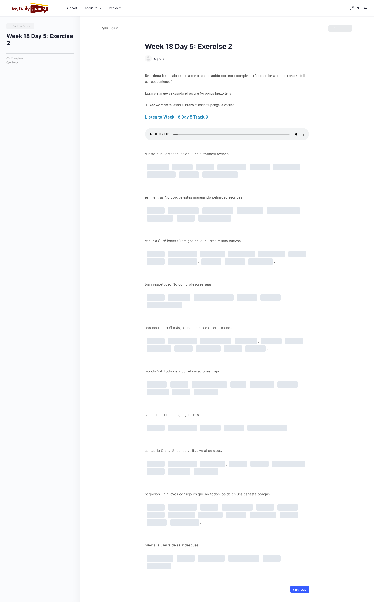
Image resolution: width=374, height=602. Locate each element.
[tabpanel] (227, 106)
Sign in (362, 8)
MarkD (159, 59)
